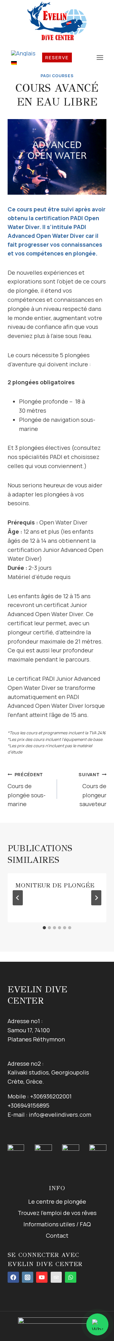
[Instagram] (27, 1277)
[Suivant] (96, 897)
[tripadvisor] (56, 1277)
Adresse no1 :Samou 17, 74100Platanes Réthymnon (36, 1030)
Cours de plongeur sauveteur (92, 789)
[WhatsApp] (70, 1277)
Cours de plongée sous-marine (27, 789)
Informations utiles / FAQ (57, 1224)
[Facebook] (13, 1277)
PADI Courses (57, 75)
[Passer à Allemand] (23, 62)
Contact (57, 1235)
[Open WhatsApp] (97, 1324)
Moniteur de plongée (54, 885)
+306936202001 (51, 1096)
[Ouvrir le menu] (99, 57)
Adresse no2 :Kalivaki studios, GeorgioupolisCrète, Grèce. (48, 1073)
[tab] (44, 927)
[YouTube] (42, 1277)
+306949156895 (28, 1105)
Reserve (57, 57)
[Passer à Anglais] (23, 53)
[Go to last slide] (18, 897)
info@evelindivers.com (60, 1114)
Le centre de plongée (57, 1201)
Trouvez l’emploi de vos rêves (57, 1213)
